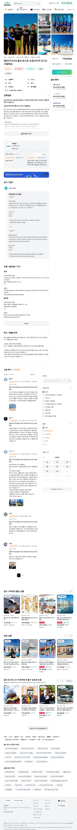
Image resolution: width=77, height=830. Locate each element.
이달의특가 (37, 789)
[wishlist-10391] (71, 641)
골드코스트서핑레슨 (41, 776)
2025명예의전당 (24, 772)
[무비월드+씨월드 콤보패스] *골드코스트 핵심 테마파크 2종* (29, 709)
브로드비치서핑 (30, 785)
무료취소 (8, 785)
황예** (11, 379)
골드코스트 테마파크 (28, 748)
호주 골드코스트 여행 (51, 789)
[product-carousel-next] (38, 154)
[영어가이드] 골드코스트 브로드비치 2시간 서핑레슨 (23, 388)
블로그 (47, 806)
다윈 (39, 739)
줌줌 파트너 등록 (54, 3)
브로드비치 (18, 785)
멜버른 (17, 736)
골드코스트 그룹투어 (23, 57)
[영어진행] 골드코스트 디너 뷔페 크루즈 (30, 618)
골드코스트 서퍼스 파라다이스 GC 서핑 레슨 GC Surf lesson (12, 663)
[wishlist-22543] (53, 687)
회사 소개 (35, 800)
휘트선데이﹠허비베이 (11, 739)
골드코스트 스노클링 (26, 753)
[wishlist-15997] (35, 596)
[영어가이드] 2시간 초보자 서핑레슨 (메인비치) (65, 663)
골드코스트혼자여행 (41, 780)
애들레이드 (23, 739)
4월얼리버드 (67, 772)
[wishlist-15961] (18, 641)
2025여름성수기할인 (53, 772)
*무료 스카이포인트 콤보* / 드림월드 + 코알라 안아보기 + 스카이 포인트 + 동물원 (47, 709)
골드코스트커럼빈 (11, 753)
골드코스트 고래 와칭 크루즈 (11, 618)
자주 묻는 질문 (36, 817)
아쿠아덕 (8, 757)
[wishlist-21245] (53, 596)
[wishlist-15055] (18, 687)
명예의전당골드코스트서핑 (59, 780)
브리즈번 (27, 736)
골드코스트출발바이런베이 (14, 761)
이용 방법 (35, 803)
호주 (5, 57)
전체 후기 (47, 809)
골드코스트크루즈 (61, 753)
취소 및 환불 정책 (37, 812)
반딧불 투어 (29, 761)
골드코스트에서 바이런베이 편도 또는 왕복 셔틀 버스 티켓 (65, 709)
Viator (14, 143)
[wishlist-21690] (35, 641)
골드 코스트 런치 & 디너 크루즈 (47, 618)
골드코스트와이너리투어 (44, 753)
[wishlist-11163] (18, 596)
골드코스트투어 (26, 780)
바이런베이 (32, 739)
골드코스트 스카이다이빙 (22, 757)
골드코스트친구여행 (12, 780)
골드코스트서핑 (42, 748)
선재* (10, 513)
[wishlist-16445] (71, 687)
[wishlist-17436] (53, 641)
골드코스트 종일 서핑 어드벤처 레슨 (29, 663)
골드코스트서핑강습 (25, 776)
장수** (11, 418)
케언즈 (34, 736)
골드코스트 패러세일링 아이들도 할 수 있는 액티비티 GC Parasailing (47, 663)
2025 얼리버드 (10, 772)
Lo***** (11, 451)
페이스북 (47, 800)
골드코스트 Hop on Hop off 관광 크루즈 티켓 (64, 618)
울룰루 (49, 736)
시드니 (11, 736)
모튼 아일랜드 (56, 748)
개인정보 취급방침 (37, 809)
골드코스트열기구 (42, 761)
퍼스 (22, 736)
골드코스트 (11, 57)
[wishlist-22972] (35, 687)
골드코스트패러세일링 (40, 757)
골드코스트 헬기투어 (58, 757)
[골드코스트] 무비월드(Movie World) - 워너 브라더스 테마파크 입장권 (12, 709)
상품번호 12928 (35, 57)
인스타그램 (48, 803)
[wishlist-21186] (71, 596)
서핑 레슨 (59, 785)
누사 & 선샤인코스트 (48, 739)
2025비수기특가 (38, 772)
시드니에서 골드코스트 (23, 789)
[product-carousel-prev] (35, 154)
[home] (7, 4)
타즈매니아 (56, 736)
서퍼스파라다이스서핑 (46, 785)
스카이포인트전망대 (12, 748)
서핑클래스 (9, 789)
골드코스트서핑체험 (57, 776)
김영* (10, 543)
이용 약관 (35, 806)
